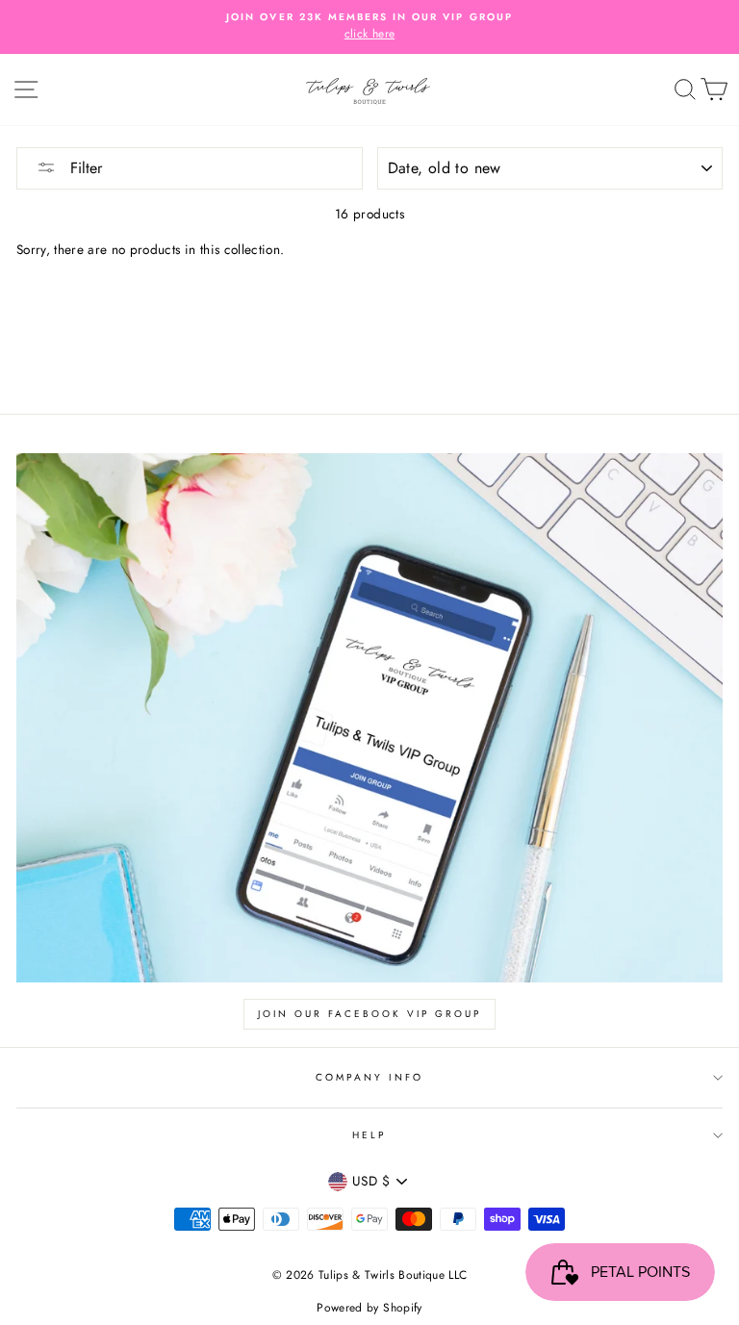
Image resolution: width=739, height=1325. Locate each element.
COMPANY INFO (370, 1077)
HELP (369, 1135)
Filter (83, 168)
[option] (369, 27)
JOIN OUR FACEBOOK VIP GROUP (369, 1013)
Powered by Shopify (369, 1307)
